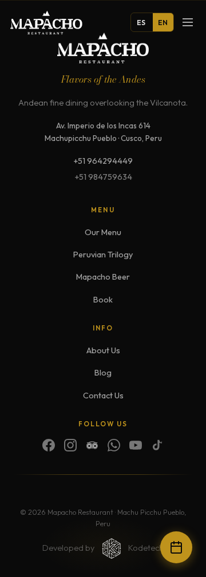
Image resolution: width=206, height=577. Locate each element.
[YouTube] (135, 445)
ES (141, 22)
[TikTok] (157, 445)
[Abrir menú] (188, 22)
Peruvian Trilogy (103, 254)
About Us (103, 350)
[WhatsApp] (114, 445)
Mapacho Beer (103, 277)
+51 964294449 (103, 161)
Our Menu (103, 232)
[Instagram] (70, 445)
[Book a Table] (176, 547)
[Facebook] (48, 445)
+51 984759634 (103, 177)
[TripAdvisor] (92, 445)
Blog (103, 373)
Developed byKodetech (102, 548)
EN (163, 22)
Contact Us (103, 395)
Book (103, 299)
